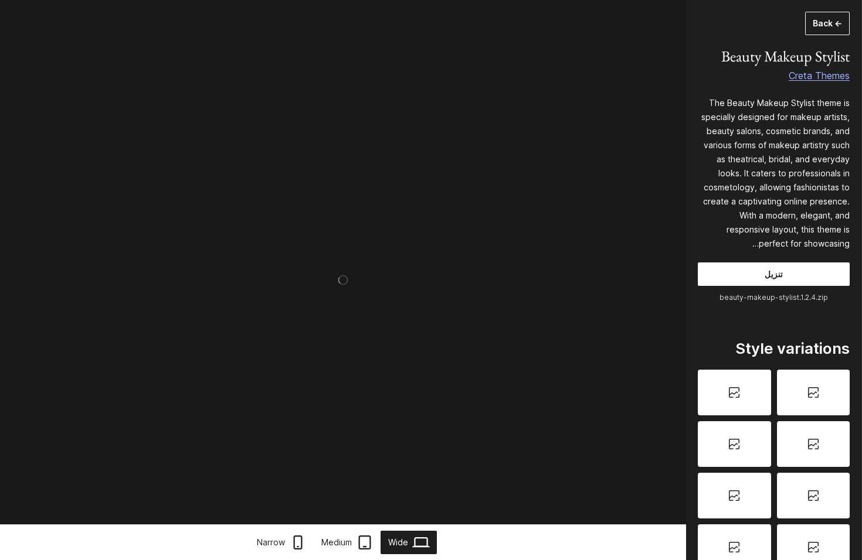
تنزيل (774, 274)
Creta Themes (819, 75)
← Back (827, 23)
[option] (813, 392)
